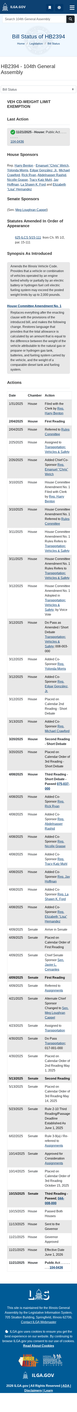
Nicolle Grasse (17, 179)
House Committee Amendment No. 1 (34, 306)
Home (21, 43)
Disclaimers (33, 1390)
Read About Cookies (38, 1345)
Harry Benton (24, 165)
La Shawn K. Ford (33, 184)
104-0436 (17, 141)
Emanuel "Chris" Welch (52, 165)
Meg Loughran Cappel (31, 210)
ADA (66, 1385)
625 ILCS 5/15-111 (28, 237)
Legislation (36, 43)
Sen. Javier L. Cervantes (54, 964)
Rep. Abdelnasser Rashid (54, 823)
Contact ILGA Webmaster (38, 1322)
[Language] (59, 7)
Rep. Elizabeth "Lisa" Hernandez (56, 916)
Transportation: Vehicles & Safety (55, 605)
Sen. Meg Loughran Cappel (57, 1012)
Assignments (54, 990)
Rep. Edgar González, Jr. (56, 686)
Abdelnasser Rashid (52, 175)
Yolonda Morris (17, 170)
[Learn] (50, 7)
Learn (48, 1390)
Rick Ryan (29, 175)
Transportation (55, 1030)
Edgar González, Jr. (43, 170)
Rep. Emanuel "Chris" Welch (56, 469)
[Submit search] (70, 19)
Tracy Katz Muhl (40, 179)
